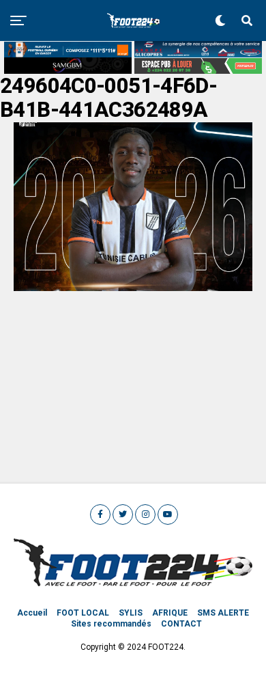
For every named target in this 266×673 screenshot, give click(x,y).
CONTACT (181, 624)
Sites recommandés (111, 624)
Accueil (32, 613)
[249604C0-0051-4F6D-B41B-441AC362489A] (133, 287)
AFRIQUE (170, 613)
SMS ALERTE (223, 613)
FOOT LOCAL (83, 613)
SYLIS (131, 613)
